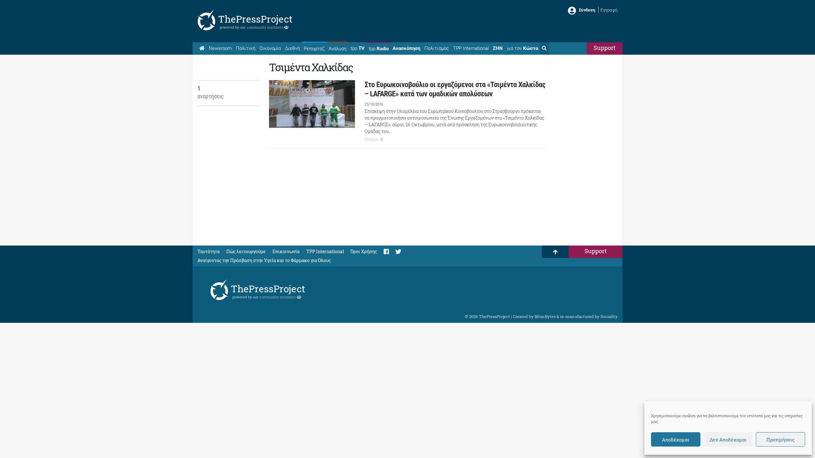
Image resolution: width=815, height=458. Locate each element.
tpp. (358, 48)
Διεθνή (292, 48)
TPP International (471, 48)
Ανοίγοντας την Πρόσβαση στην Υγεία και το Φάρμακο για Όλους (264, 260)
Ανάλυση (337, 49)
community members (265, 27)
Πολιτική (245, 48)
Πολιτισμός (436, 48)
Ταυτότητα (208, 251)
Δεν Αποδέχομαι (728, 439)
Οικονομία (270, 48)
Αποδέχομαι (675, 439)
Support (604, 48)
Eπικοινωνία (286, 251)
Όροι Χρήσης (364, 251)
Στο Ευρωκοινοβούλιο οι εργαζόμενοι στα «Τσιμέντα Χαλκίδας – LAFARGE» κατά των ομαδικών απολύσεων (455, 89)
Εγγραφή (609, 10)
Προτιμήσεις (780, 439)
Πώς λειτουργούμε (246, 251)
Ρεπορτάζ (314, 49)
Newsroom (220, 48)
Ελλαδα (371, 139)
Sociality (609, 316)
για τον (522, 48)
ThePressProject (255, 19)
